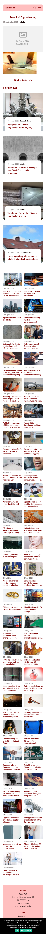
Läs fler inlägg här (23, 80)
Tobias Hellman (25, 121)
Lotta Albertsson (26, 252)
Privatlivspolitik (26, 931)
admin (22, 22)
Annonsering (23, 916)
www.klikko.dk (25, 906)
